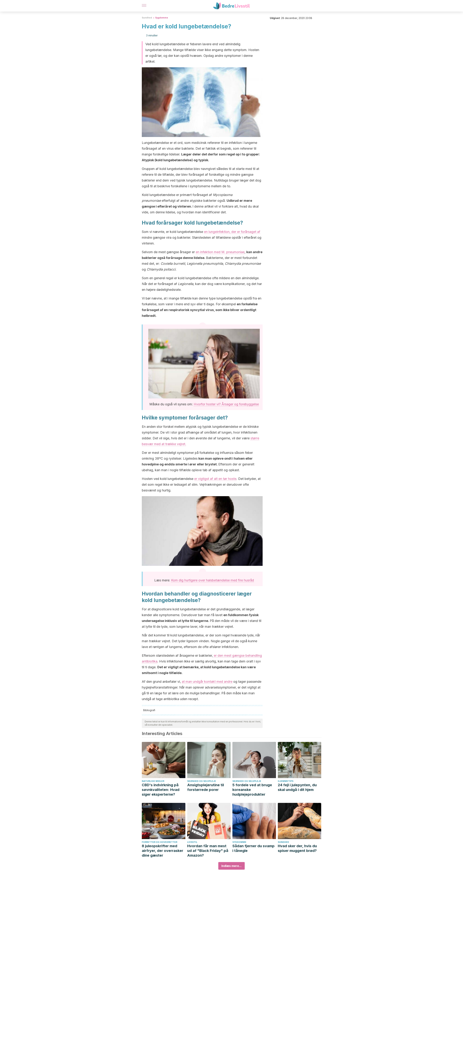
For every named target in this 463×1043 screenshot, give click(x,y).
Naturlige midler (153, 781)
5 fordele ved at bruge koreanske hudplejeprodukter (252, 790)
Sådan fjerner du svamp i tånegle (253, 848)
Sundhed (147, 17)
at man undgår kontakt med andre (207, 681)
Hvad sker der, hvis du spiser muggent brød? (297, 848)
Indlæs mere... (231, 866)
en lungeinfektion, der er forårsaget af (232, 232)
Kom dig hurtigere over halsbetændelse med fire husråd (212, 580)
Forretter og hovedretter (159, 842)
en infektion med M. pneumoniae (220, 252)
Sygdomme (161, 17)
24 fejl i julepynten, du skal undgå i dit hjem (297, 787)
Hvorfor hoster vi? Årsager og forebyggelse (226, 404)
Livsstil (192, 842)
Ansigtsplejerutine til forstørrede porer (205, 787)
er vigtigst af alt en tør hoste (215, 479)
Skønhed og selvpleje (201, 781)
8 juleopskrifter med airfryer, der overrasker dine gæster (162, 851)
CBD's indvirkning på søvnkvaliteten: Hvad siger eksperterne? (160, 790)
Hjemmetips (285, 781)
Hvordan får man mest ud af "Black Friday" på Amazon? (207, 851)
